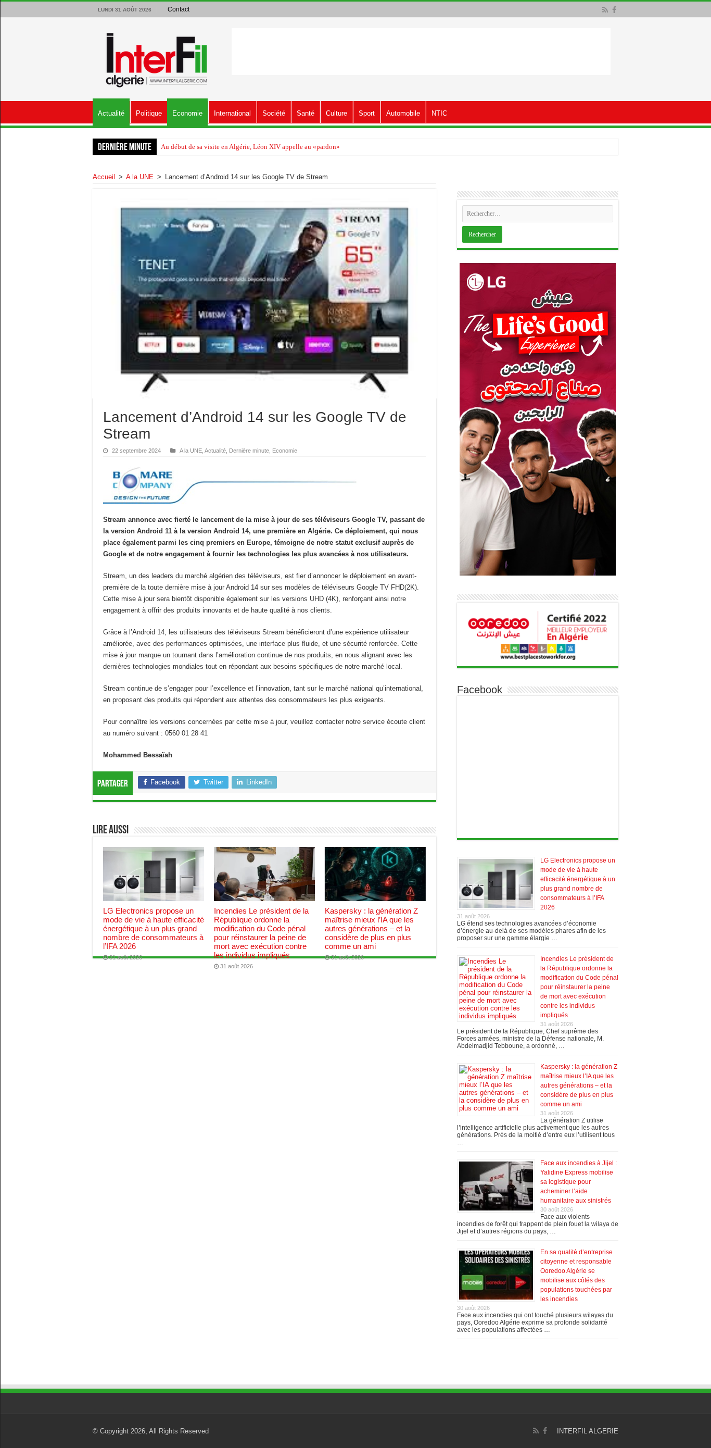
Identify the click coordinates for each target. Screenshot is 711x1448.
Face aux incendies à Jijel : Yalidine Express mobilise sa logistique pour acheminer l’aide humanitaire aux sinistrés (578, 1181)
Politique (149, 113)
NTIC (439, 113)
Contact (178, 9)
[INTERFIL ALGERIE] (156, 57)
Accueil (104, 177)
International (232, 113)
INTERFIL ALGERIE (587, 1431)
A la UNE (140, 177)
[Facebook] (614, 10)
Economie (187, 113)
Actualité (111, 113)
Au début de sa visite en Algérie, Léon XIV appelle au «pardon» (250, 147)
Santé (305, 113)
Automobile (403, 113)
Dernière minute (249, 450)
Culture (336, 113)
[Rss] (605, 10)
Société (273, 113)
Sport (367, 113)
